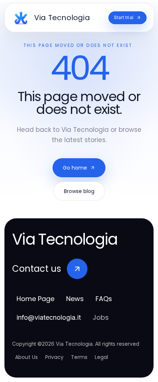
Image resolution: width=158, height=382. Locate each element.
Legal (101, 357)
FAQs (104, 298)
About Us (26, 357)
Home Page (35, 298)
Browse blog (79, 191)
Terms (79, 357)
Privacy (54, 357)
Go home (75, 167)
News (75, 298)
